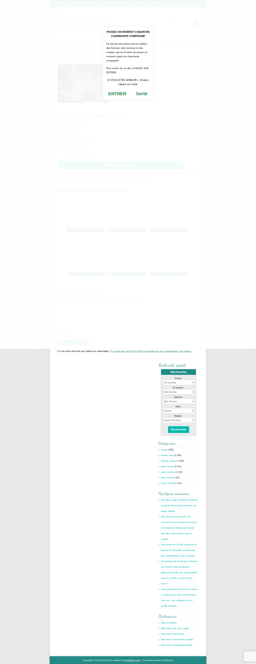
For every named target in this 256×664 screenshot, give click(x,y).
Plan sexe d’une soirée (172, 634)
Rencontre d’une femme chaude (177, 639)
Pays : (178, 406)
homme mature (168, 461)
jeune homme (167, 472)
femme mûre (167, 455)
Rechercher (178, 429)
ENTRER (117, 93)
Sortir (142, 93)
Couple (164, 449)
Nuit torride (166, 477)
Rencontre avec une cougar (175, 628)
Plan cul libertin (168, 622)
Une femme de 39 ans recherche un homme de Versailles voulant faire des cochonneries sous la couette (179, 550)
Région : (178, 416)
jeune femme (167, 466)
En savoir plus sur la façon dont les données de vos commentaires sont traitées (150, 351)
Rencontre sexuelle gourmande (176, 645)
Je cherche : (178, 388)
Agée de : (178, 397)
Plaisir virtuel (167, 483)
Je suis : (178, 378)
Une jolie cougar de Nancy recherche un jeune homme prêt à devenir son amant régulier (179, 505)
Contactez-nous (132, 660)
